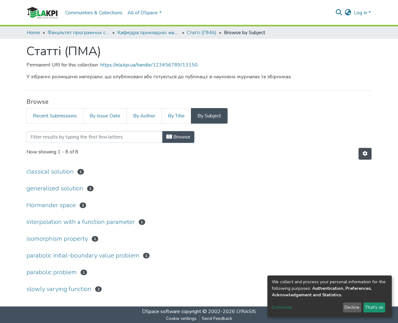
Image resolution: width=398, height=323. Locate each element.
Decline (352, 307)
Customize (282, 307)
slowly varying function (58, 289)
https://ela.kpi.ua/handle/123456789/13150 (149, 64)
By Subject (209, 115)
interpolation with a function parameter (80, 222)
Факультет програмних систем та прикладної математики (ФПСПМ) (79, 32)
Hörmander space (51, 205)
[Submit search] (339, 12)
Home (33, 32)
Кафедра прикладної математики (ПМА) (148, 32)
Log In (360, 12)
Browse (181, 137)
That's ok (374, 307)
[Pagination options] (365, 154)
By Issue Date (105, 115)
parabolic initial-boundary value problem (82, 255)
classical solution (50, 171)
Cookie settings (181, 318)
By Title (176, 115)
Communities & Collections (94, 12)
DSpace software (161, 311)
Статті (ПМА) (201, 32)
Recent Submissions (55, 115)
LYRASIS (246, 311)
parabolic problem (51, 272)
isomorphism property (57, 238)
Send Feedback (217, 318)
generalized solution (54, 188)
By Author (144, 115)
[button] (348, 12)
